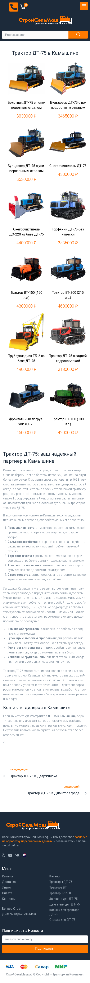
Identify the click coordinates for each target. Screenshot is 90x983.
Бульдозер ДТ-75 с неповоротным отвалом (68, 105)
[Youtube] (10, 855)
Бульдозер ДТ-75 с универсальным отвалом (26, 168)
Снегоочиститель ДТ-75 (67, 166)
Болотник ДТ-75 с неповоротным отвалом (26, 105)
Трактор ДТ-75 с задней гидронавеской (68, 358)
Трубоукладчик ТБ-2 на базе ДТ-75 (26, 358)
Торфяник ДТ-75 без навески (68, 231)
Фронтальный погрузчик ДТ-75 (26, 421)
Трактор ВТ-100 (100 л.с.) (68, 421)
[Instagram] (3, 855)
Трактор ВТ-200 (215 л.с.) (68, 295)
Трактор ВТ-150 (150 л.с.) (26, 295)
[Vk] (17, 855)
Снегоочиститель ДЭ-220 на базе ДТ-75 (26, 231)
